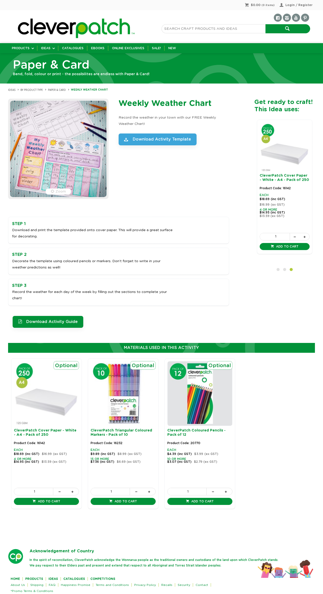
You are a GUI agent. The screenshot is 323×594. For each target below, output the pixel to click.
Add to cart (287, 246)
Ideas (45, 48)
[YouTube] (296, 18)
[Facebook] (278, 18)
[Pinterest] (305, 18)
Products (21, 48)
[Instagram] (287, 18)
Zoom (61, 191)
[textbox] (213, 28)
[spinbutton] (275, 236)
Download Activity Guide (52, 322)
